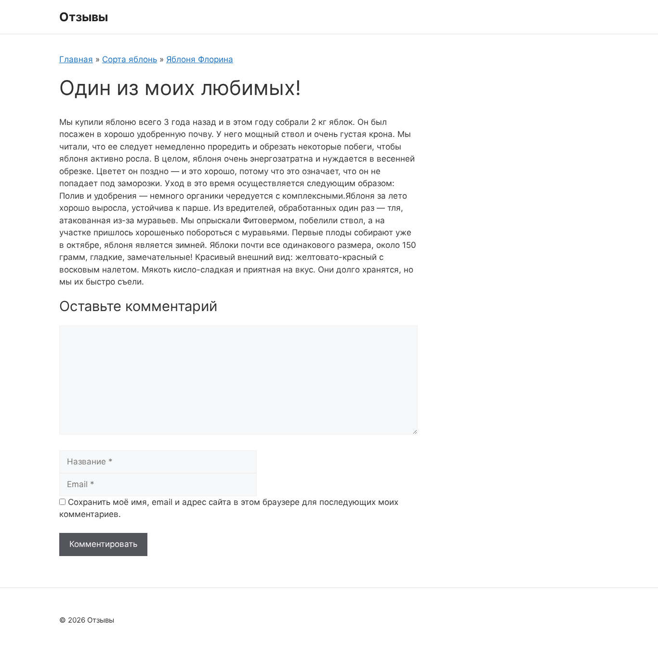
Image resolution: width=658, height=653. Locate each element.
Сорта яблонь (129, 59)
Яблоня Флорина (199, 59)
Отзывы (83, 17)
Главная (76, 59)
